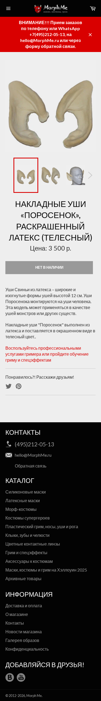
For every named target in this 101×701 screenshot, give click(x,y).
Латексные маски (22, 500)
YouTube (21, 677)
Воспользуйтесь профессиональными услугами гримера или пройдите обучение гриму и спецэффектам (47, 353)
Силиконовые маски (25, 491)
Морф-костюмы (21, 509)
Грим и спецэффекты (26, 552)
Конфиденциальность (27, 648)
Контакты (14, 622)
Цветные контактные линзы (32, 543)
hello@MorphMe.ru (33, 454)
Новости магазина (23, 631)
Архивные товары (23, 578)
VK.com (9, 677)
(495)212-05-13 (34, 444)
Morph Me (34, 695)
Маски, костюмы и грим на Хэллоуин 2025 (46, 569)
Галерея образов (22, 640)
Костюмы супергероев (27, 517)
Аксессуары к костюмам (29, 561)
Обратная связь (30, 465)
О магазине (16, 614)
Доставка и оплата (23, 605)
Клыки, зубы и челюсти (27, 535)
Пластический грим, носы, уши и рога (41, 526)
